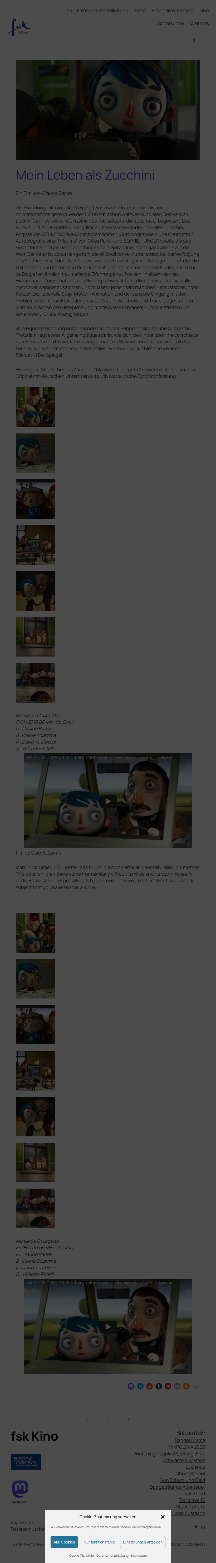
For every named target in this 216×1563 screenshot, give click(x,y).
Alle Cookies (64, 1542)
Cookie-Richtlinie (81, 1555)
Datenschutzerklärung (112, 1555)
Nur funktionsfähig (99, 1542)
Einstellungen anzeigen (143, 1542)
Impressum (139, 1555)
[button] (162, 1516)
